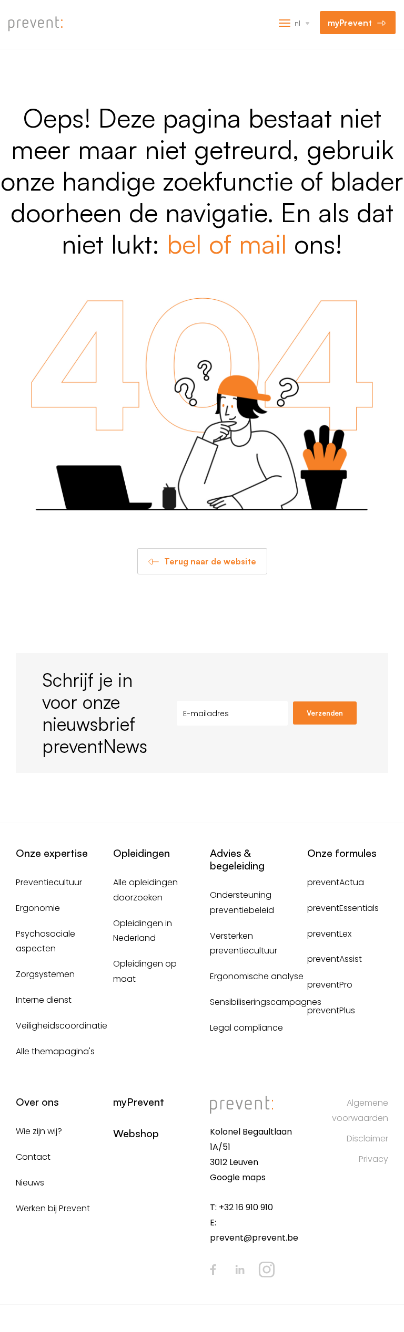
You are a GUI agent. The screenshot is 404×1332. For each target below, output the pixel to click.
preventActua (335, 882)
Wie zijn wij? (39, 1131)
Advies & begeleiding (237, 859)
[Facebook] (213, 1269)
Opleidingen (141, 852)
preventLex (329, 934)
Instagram (266, 1269)
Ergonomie (38, 908)
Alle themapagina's (55, 1051)
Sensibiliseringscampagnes (265, 1002)
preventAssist (334, 959)
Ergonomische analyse (257, 976)
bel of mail (227, 243)
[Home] (39, 24)
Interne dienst (44, 1000)
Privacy (373, 1159)
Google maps (238, 1177)
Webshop (136, 1133)
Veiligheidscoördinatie (61, 1026)
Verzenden (325, 713)
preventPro (329, 985)
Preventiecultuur (49, 882)
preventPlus (331, 1010)
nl (297, 22)
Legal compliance (246, 1028)
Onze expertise (52, 852)
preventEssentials (343, 908)
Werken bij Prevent (53, 1208)
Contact (33, 1157)
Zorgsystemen (45, 974)
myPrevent (350, 22)
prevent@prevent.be (254, 1238)
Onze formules (342, 852)
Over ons (37, 1101)
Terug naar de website (210, 561)
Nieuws (30, 1183)
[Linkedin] (239, 1269)
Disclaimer (367, 1138)
